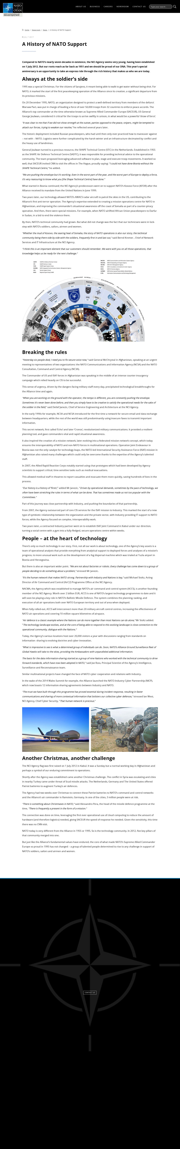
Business (95, 6)
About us (81, 6)
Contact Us (139, 6)
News (45, 30)
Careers (108, 6)
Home (27, 30)
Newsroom (123, 6)
